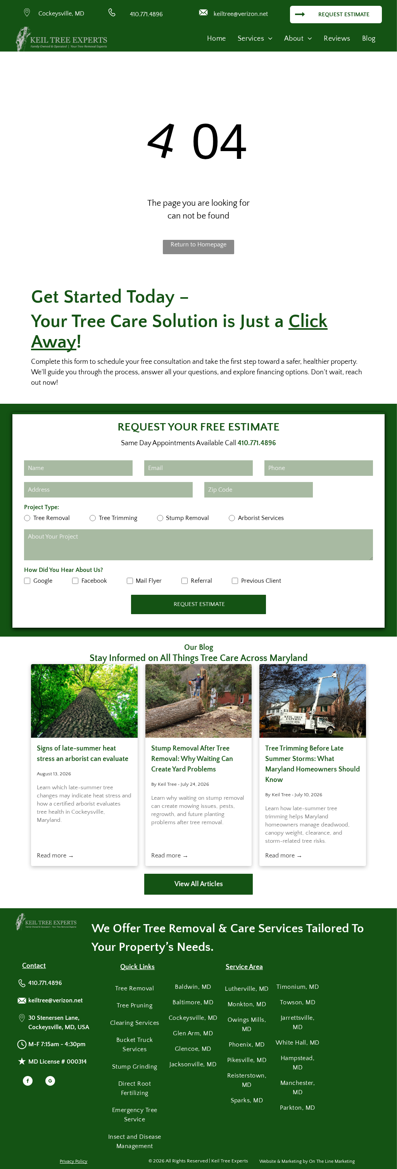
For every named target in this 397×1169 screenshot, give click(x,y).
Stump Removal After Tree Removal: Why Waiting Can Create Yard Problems (192, 759)
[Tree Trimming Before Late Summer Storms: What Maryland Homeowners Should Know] (312, 701)
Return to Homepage (198, 244)
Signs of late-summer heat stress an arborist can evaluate (82, 754)
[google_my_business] (50, 1082)
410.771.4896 (146, 14)
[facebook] (28, 1082)
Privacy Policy (73, 1161)
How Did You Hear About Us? (63, 569)
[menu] (380, 25)
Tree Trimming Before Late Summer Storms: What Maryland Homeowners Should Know (312, 764)
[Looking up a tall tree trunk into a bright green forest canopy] (84, 701)
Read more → (55, 855)
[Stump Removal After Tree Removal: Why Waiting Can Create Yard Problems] (198, 701)
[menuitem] (216, 39)
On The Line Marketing (332, 1161)
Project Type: (41, 507)
